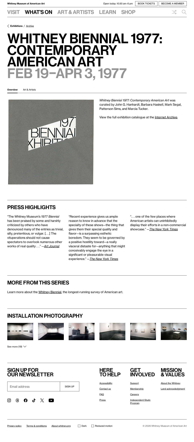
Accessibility (105, 383)
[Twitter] (42, 400)
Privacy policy (14, 425)
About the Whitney (170, 383)
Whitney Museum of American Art (26, 3)
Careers (134, 394)
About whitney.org (61, 425)
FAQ (101, 394)
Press (102, 400)
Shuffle (174, 12)
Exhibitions (16, 26)
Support (134, 383)
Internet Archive (166, 117)
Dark (84, 425)
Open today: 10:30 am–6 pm (118, 3)
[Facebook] (25, 400)
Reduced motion (103, 425)
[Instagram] (9, 400)
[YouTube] (51, 400)
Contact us (105, 388)
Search (183, 12)
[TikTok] (34, 400)
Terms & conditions (36, 425)
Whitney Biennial (49, 292)
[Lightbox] (51, 142)
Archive (30, 26)
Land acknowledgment (173, 388)
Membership (137, 388)
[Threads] (17, 400)
